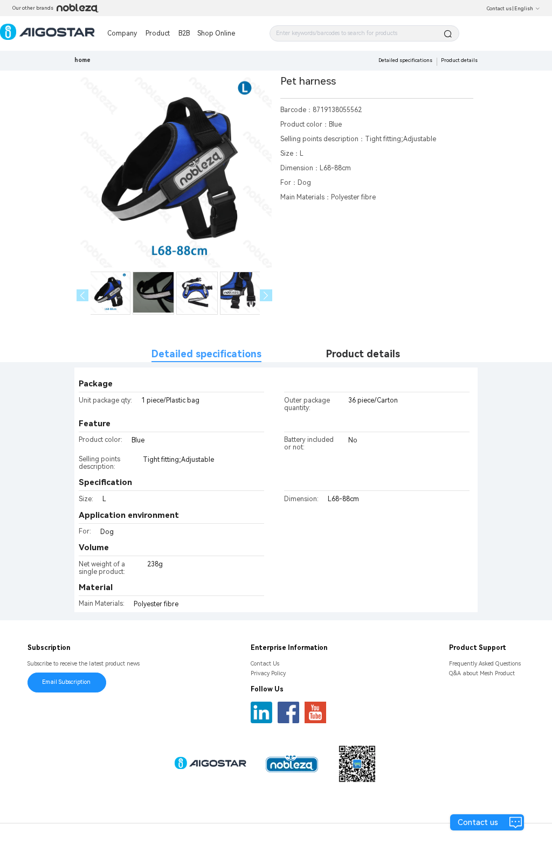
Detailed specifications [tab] (206, 353)
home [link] (82, 60)
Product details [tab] (363, 353)
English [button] (523, 8)
